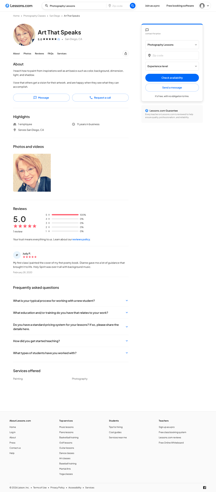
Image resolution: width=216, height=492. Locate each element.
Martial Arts (65, 468)
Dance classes (66, 453)
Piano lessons (66, 432)
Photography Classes (34, 15)
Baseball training (67, 463)
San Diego (54, 15)
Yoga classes (66, 473)
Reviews (39, 53)
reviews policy (81, 239)
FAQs (50, 53)
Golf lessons (65, 442)
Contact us (15, 447)
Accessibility (74, 487)
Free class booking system (172, 432)
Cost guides (115, 432)
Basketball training (68, 437)
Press (12, 442)
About (16, 53)
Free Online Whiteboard (171, 442)
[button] (71, 301)
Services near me (118, 437)
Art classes (64, 458)
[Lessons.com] (19, 6)
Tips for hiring (116, 426)
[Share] (126, 53)
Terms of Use (40, 487)
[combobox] (74, 5)
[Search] (133, 6)
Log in (12, 432)
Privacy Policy (57, 487)
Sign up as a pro (167, 426)
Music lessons (66, 426)
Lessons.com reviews (170, 437)
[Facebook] (205, 487)
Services (61, 53)
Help (11, 453)
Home (16, 15)
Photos (27, 53)
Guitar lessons (66, 447)
